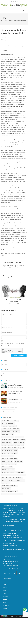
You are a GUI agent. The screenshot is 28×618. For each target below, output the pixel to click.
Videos (4, 593)
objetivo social (20, 480)
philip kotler (5, 483)
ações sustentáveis (12, 420)
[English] (2, 616)
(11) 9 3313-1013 (13, 561)
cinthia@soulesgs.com (12, 565)
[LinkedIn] (13, 411)
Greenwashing (18, 461)
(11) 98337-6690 (16, 535)
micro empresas (6, 475)
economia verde (6, 439)
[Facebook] (4, 411)
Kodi (5, 38)
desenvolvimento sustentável (10, 431)
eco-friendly (19, 437)
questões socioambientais (9, 491)
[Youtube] (19, 573)
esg (23, 447)
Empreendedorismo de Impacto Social (12, 445)
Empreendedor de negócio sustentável (14, 266)
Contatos (5, 608)
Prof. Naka (5, 585)
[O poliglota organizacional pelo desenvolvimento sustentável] (4, 385)
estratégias (5, 453)
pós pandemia (6, 488)
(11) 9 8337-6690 (12, 533)
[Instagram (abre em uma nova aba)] (13, 1)
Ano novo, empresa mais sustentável (14, 276)
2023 (3, 420)
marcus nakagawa (7, 466)
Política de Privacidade (8, 525)
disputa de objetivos (7, 437)
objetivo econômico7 (8, 480)
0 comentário (15, 40)
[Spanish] (6, 616)
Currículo (5, 587)
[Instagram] (8, 411)
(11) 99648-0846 (11, 543)
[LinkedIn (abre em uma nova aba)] (15, 1)
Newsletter (3, 375)
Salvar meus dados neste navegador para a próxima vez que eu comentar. (12, 344)
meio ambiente (20, 472)
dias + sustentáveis (7, 434)
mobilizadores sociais (19, 475)
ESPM (15, 450)
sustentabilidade (17, 494)
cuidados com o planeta (9, 426)
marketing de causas (8, 469)
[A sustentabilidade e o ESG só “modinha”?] (4, 401)
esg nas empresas (7, 450)
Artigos (5, 40)
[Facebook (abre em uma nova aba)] (11, 1)
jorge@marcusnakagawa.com (14, 537)
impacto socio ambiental (9, 464)
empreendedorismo (19, 442)
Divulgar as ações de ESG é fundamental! (14, 300)
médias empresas (17, 477)
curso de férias (6, 428)
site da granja (6, 494)
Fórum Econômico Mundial (9, 458)
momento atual (6, 477)
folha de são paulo (7, 456)
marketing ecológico (8, 472)
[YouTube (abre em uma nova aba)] (17, 1)
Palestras (5, 599)
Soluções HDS (6, 605)
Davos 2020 (16, 428)
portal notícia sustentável (9, 485)
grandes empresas (7, 461)
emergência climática (19, 439)
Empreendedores (6, 442)
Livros (4, 602)
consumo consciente (8, 423)
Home (4, 582)
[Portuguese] (4, 616)
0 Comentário (20, 387)
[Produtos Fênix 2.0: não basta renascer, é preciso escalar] (4, 393)
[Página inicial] (1, 20)
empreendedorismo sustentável (11, 447)
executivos (14, 453)
